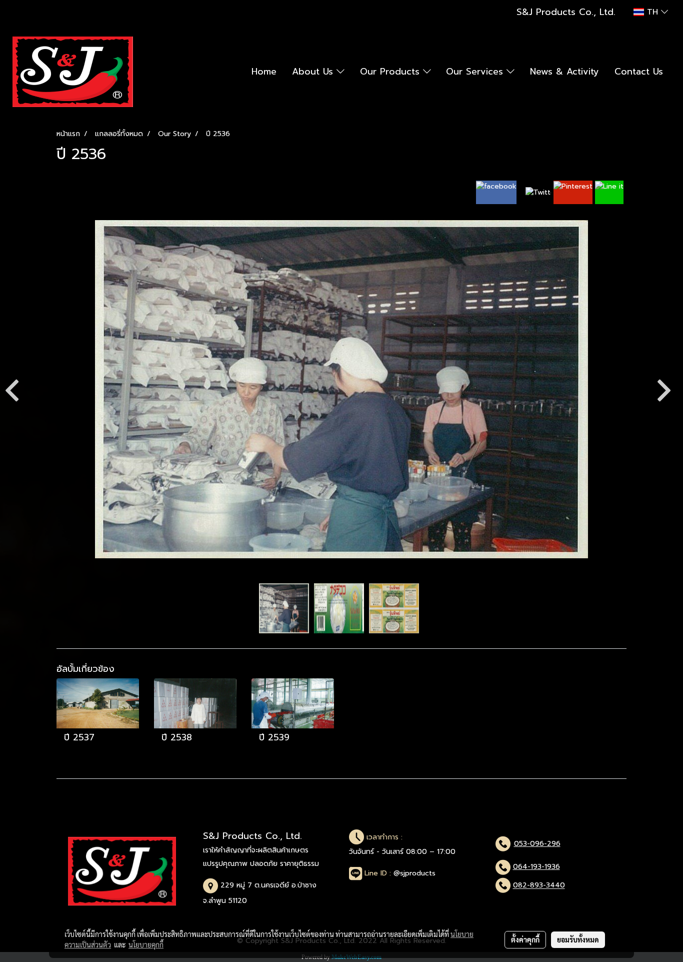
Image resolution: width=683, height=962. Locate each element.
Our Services (476, 72)
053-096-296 (537, 843)
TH (652, 12)
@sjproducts (415, 873)
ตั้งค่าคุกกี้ (525, 939)
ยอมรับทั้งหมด (578, 939)
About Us (314, 72)
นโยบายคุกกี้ (146, 944)
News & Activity (564, 72)
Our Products (391, 72)
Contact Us (638, 72)
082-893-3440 (539, 885)
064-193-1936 (536, 866)
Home (264, 72)
